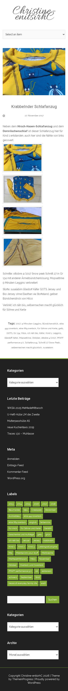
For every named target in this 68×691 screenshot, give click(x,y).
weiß (43, 583)
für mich (13, 528)
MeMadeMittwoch (18, 559)
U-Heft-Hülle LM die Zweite (23, 414)
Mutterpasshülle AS (18, 420)
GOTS (9, 333)
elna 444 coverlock (33, 516)
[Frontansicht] (22, 188)
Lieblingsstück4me (47, 546)
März (33, 559)
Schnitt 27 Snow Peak (49, 342)
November (44, 559)
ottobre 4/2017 (48, 338)
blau (26, 510)
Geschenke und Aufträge (21, 534)
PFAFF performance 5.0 (20, 571)
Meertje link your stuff (27, 553)
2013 (11, 504)
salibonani (46, 571)
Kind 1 (49, 333)
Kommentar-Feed (17, 471)
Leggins (57, 333)
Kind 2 (21, 546)
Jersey (36, 540)
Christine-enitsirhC (34, 14)
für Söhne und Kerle (14, 309)
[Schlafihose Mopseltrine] (22, 220)
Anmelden (13, 458)
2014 (19, 504)
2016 (36, 504)
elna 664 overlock (27, 328)
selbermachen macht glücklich (45, 305)
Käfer (41, 333)
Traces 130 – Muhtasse (20, 433)
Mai (10, 553)
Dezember (50, 510)
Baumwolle (14, 510)
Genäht (47, 528)
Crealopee (37, 510)
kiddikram (48, 540)
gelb (61, 328)
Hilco (23, 333)
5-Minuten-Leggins (31, 323)
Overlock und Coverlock (31, 565)
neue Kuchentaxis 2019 (20, 427)
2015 (27, 504)
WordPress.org (16, 478)
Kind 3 (31, 546)
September (26, 577)
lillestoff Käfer (11, 338)
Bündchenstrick (50, 323)
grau (40, 534)
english (33, 522)
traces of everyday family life (23, 583)
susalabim (48, 347)
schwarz (13, 577)
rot (36, 571)
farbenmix (45, 522)
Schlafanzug (31, 342)
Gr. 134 (17, 333)
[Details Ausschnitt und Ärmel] (22, 157)
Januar (26, 540)
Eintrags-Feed (15, 465)
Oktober (36, 338)
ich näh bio (19, 305)
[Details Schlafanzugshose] (22, 251)
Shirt (37, 577)
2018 (53, 504)
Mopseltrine (25, 338)
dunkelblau (14, 516)
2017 (18, 323)
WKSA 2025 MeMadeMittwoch (25, 407)
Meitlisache (47, 553)
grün (48, 534)
